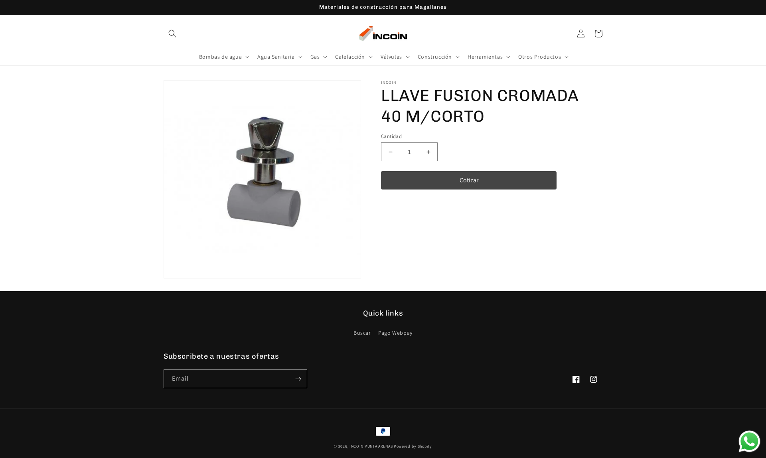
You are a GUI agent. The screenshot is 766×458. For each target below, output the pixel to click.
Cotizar (469, 180)
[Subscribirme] (298, 378)
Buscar (362, 332)
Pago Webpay (395, 332)
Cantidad (391, 136)
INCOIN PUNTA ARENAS (371, 446)
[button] (172, 33)
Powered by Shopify (413, 446)
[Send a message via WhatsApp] (749, 441)
